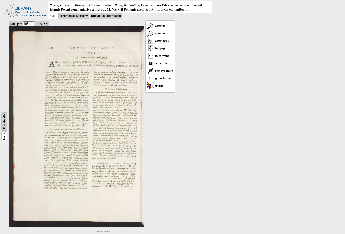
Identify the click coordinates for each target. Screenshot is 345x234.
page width (161, 55)
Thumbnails (4, 121)
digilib (158, 85)
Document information (106, 16)
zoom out (160, 33)
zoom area (161, 40)
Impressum (103, 231)
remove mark (163, 70)
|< (18, 24)
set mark (160, 63)
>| (47, 24)
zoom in (159, 25)
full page (160, 48)
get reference (163, 78)
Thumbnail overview (74, 16)
